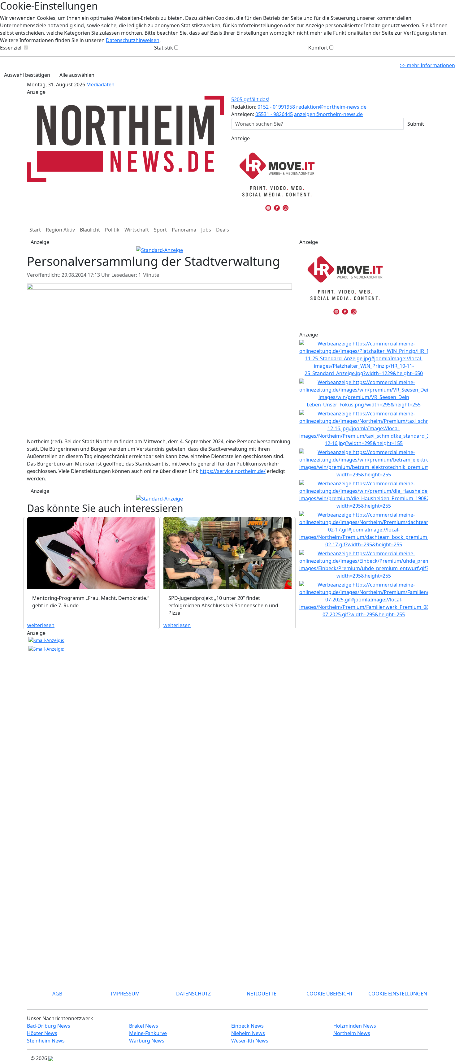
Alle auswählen (76, 75)
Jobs (206, 229)
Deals (222, 229)
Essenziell (11, 47)
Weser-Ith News (249, 1040)
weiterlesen (40, 625)
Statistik (163, 47)
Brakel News (143, 1025)
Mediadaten (100, 84)
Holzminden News (354, 1025)
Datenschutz (193, 993)
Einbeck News (247, 1025)
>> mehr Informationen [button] (427, 65)
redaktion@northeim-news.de (331, 106)
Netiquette (261, 993)
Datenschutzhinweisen (132, 40)
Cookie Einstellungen (397, 993)
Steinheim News (46, 1040)
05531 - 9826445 (274, 114)
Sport (160, 229)
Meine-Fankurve (148, 1033)
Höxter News (42, 1033)
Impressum (125, 993)
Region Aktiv (60, 229)
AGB (57, 993)
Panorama (184, 229)
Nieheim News (248, 1033)
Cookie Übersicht (329, 993)
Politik (112, 229)
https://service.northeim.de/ (233, 471)
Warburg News (146, 1040)
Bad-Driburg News (48, 1025)
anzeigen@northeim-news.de (328, 114)
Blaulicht (90, 229)
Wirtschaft (136, 229)
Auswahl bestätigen (27, 75)
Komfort (318, 47)
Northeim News (351, 1033)
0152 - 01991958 (276, 106)
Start (35, 229)
